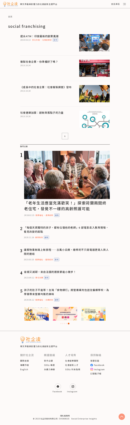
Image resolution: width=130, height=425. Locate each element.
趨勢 (57, 215)
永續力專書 (49, 369)
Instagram (99, 369)
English (24, 369)
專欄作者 (24, 365)
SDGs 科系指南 (72, 369)
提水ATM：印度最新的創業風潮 (39, 36)
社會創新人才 (71, 365)
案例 (55, 40)
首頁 (10, 16)
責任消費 (39, 277)
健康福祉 (39, 215)
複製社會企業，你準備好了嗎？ (39, 61)
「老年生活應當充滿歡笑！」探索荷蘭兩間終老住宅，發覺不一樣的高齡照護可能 (65, 205)
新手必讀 (48, 360)
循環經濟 (49, 259)
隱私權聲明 (65, 415)
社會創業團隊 (71, 360)
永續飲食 (49, 299)
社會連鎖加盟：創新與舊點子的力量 (41, 112)
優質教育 (39, 237)
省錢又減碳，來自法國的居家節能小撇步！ (50, 272)
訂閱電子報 (95, 373)
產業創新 (49, 215)
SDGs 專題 (49, 365)
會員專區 (115, 3)
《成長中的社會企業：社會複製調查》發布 (46, 87)
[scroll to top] (122, 417)
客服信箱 (94, 360)
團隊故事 (24, 360)
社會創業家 (47, 40)
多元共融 (36, 40)
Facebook (99, 365)
